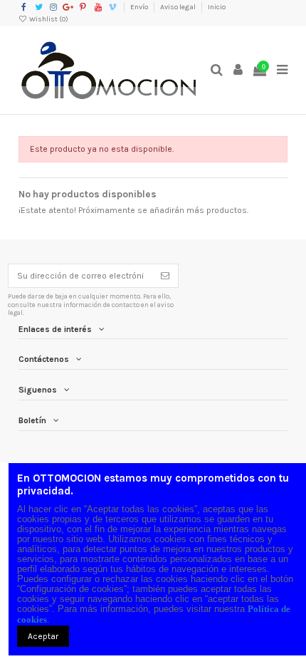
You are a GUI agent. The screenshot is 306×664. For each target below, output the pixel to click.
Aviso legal (178, 7)
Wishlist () (48, 19)
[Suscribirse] (165, 275)
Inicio (217, 7)
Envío (139, 7)
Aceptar (43, 636)
